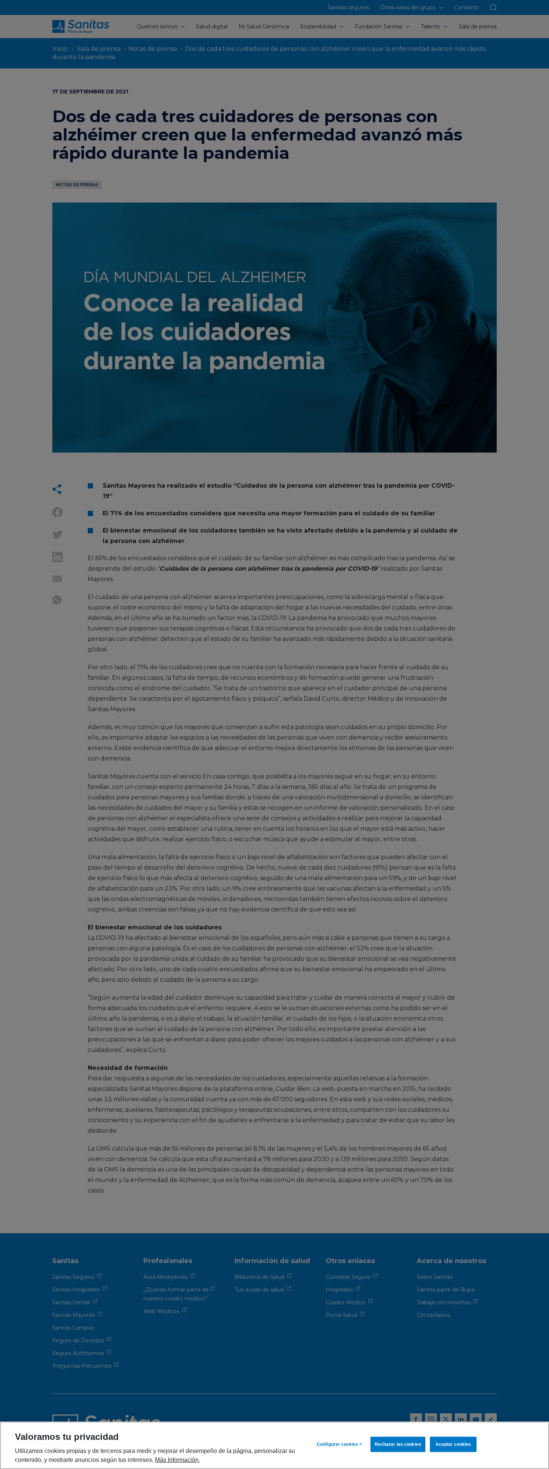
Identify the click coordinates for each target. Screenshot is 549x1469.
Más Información (177, 1459)
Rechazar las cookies (398, 1444)
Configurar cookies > (339, 1444)
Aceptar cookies (453, 1444)
